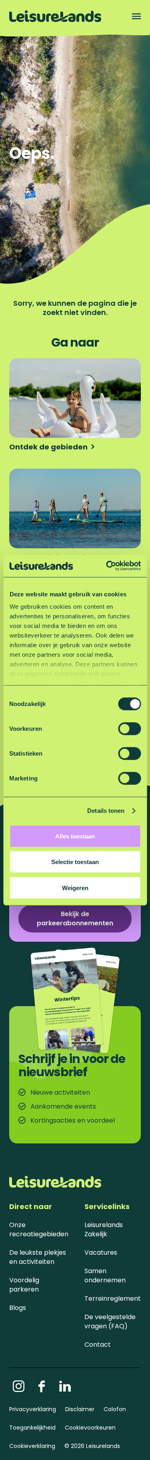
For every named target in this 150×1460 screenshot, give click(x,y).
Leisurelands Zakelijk (103, 1229)
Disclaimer (79, 1409)
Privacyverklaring (32, 1409)
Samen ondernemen (105, 1275)
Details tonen (105, 810)
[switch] (129, 728)
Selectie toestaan (75, 861)
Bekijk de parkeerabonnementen (75, 918)
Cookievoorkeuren (90, 1428)
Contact (97, 1344)
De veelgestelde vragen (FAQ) (110, 1321)
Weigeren (75, 887)
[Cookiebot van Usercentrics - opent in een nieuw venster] (107, 566)
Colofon (115, 1409)
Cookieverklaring (32, 1446)
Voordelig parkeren (24, 1284)
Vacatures (100, 1252)
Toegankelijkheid (32, 1428)
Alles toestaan (75, 835)
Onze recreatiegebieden (38, 1229)
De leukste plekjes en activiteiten (37, 1257)
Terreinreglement (112, 1298)
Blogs (17, 1307)
